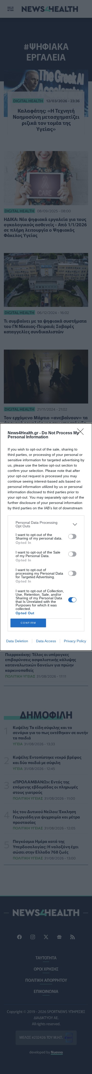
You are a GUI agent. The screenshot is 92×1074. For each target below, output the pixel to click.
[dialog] (46, 537)
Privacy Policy (75, 641)
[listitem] (46, 524)
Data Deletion (17, 641)
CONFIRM (28, 622)
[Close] (82, 433)
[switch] (72, 536)
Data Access (46, 641)
